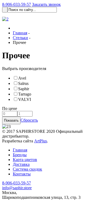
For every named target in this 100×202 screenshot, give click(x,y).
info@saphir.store (17, 187)
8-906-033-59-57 (16, 4)
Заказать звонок (46, 4)
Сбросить (29, 120)
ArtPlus (40, 141)
